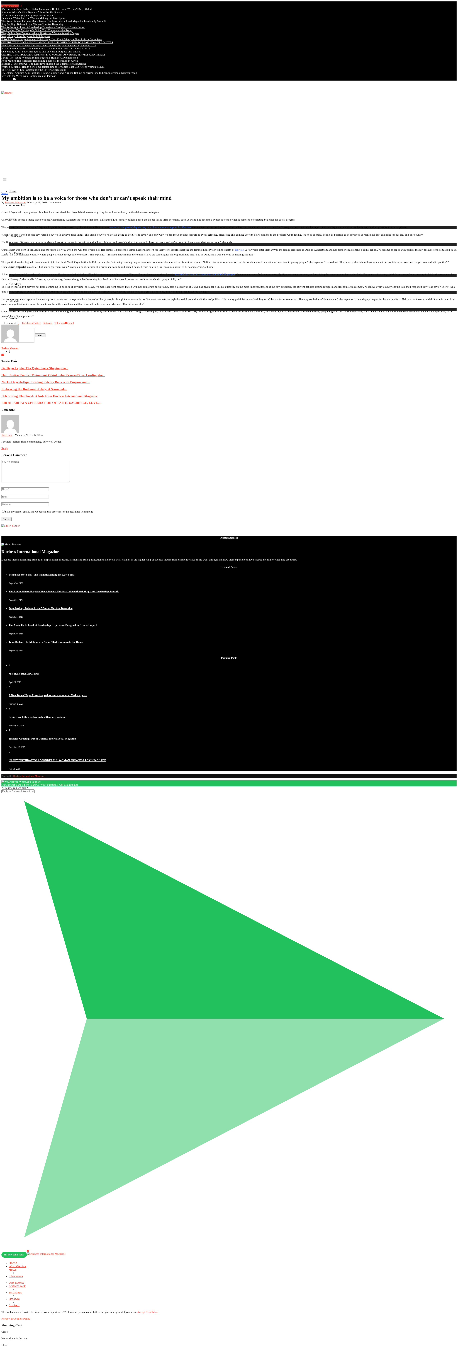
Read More (152, 1312)
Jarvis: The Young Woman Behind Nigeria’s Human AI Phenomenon (39, 57)
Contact (14, 1305)
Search (40, 335)
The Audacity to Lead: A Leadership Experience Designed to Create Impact (43, 27)
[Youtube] (11, 79)
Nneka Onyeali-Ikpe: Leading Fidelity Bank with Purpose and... (45, 382)
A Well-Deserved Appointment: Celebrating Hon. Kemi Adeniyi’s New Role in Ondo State (51, 39)
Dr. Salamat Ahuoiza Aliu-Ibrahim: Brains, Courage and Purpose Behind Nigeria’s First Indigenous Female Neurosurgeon (69, 72)
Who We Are (17, 205)
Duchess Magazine (15, 202)
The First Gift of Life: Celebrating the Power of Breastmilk (33, 69)
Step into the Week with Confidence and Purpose (28, 75)
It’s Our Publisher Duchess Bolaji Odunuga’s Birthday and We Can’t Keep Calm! (46, 9)
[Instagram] (5, 79)
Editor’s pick (17, 1286)
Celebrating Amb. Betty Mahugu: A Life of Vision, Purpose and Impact (41, 51)
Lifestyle (14, 1299)
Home (12, 191)
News (12, 1269)
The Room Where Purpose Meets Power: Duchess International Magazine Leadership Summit (53, 21)
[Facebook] (2, 79)
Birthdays (15, 284)
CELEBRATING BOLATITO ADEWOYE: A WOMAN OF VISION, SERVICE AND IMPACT (53, 54)
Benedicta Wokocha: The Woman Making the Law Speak (33, 18)
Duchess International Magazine (29, 776)
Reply (4, 448)
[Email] (14, 79)
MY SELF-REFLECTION (24, 673)
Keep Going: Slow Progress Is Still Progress (25, 36)
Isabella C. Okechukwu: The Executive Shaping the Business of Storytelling (43, 63)
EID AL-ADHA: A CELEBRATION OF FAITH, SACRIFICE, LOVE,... (51, 403)
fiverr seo (6, 435)
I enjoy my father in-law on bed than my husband (37, 717)
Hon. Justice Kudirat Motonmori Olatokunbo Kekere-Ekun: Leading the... (53, 375)
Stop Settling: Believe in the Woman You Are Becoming (32, 24)
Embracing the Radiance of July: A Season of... (34, 389)
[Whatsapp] (17, 79)
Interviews (16, 1276)
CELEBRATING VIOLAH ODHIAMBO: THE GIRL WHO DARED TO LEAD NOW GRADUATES (57, 42)
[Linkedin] (8, 79)
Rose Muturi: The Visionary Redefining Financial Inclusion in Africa (39, 60)
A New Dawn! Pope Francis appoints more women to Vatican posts (48, 695)
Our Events (16, 1282)
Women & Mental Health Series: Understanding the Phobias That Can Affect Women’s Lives (52, 66)
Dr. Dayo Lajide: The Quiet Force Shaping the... (34, 368)
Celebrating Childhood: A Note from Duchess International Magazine (49, 396)
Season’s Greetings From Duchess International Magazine (42, 738)
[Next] (21, 5)
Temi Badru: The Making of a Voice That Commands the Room (36, 30)
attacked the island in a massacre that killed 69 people (205, 274)
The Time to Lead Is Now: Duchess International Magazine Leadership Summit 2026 (48, 45)
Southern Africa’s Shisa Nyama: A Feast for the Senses (31, 12)
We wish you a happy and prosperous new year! (28, 15)
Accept (141, 1312)
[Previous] (19, 5)
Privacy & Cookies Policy (15, 1318)
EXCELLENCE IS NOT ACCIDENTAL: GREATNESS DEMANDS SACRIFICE (45, 48)
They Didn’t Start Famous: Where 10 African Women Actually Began (40, 33)
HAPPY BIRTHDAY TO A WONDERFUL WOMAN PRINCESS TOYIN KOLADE (57, 760)
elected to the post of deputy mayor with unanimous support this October (150, 227)
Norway (239, 249)
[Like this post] (18, 323)
